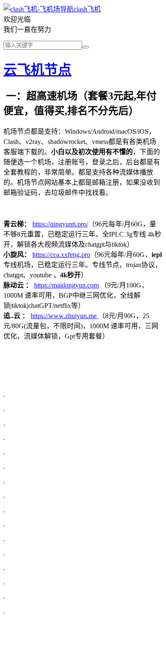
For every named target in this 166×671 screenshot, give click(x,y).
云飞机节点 (37, 69)
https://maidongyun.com (66, 285)
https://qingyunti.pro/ (60, 224)
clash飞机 (87, 9)
